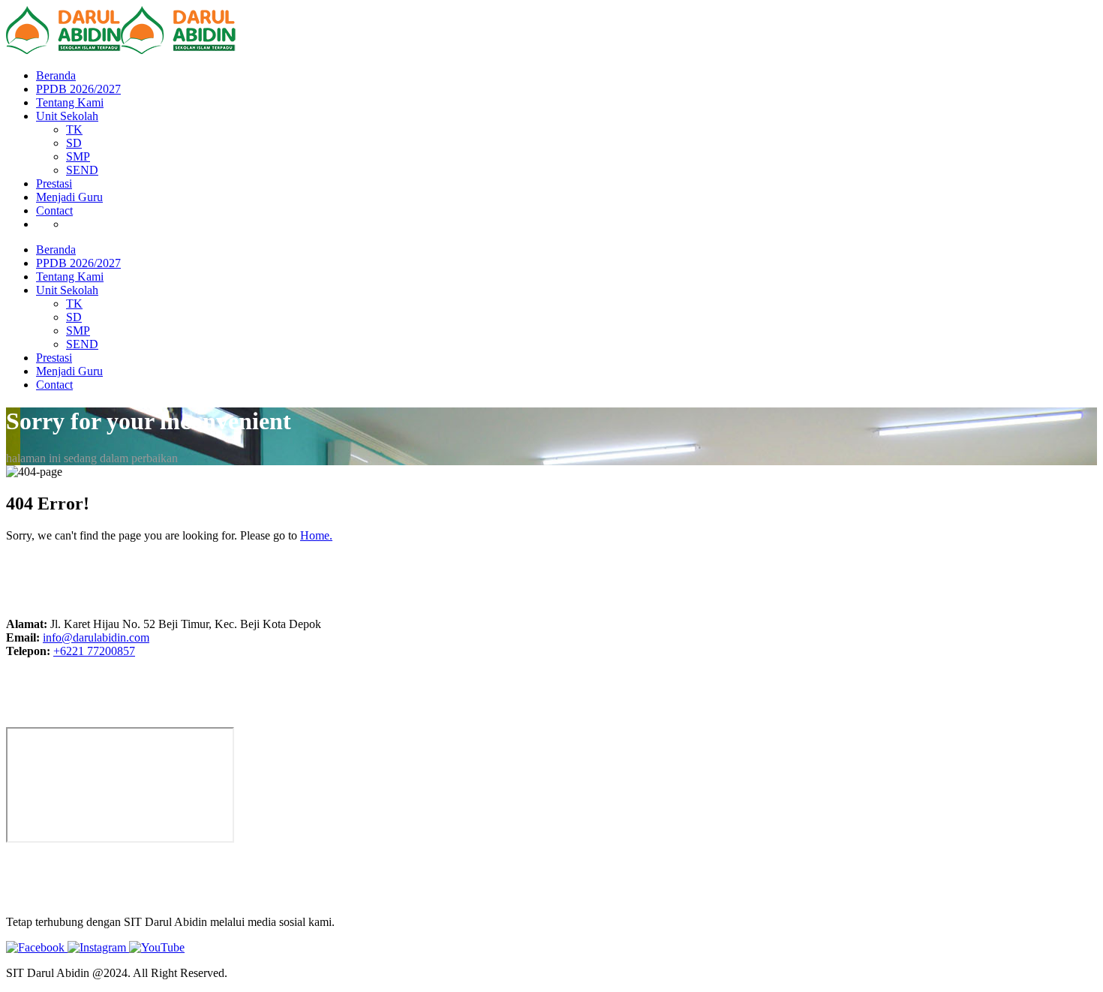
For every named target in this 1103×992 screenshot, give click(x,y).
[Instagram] (98, 947)
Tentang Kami (70, 102)
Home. (316, 535)
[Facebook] (37, 947)
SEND (82, 170)
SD (74, 143)
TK (74, 129)
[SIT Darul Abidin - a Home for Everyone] (63, 50)
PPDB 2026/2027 (78, 89)
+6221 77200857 (94, 651)
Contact (54, 210)
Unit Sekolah (67, 116)
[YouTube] (157, 947)
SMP (78, 156)
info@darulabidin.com (96, 637)
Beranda (56, 75)
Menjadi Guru (69, 197)
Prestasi (54, 183)
